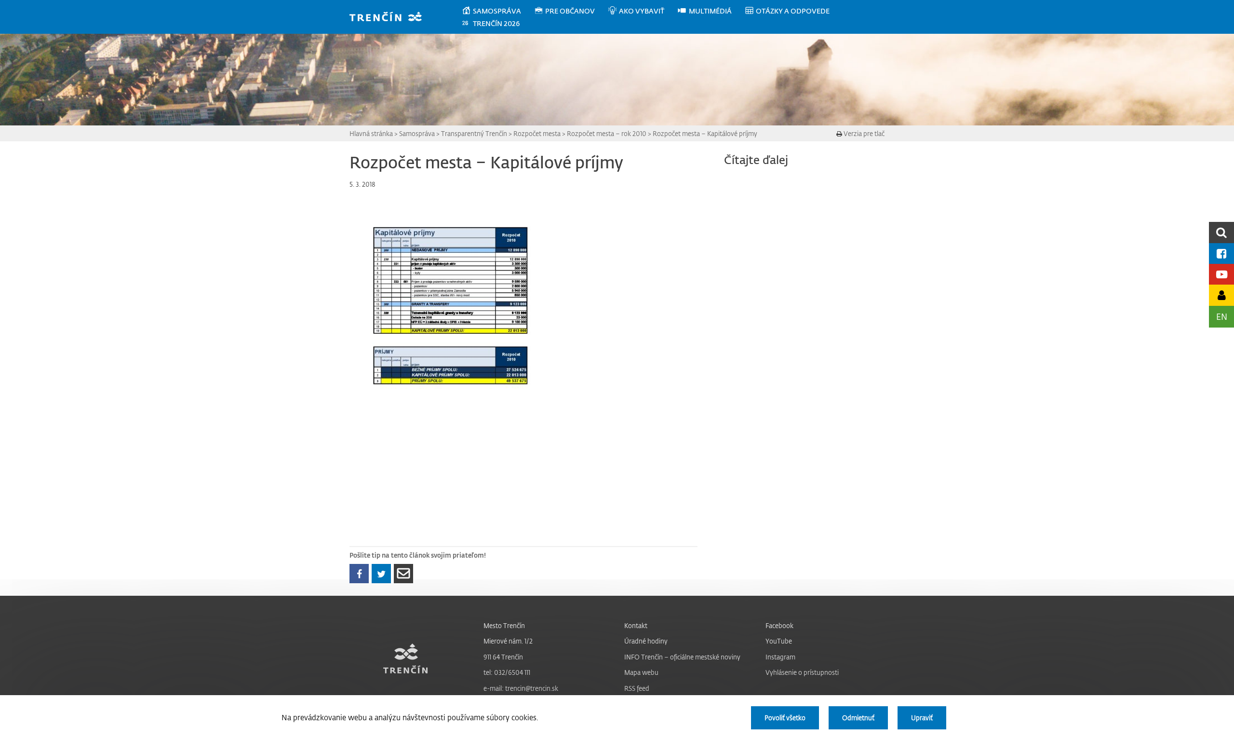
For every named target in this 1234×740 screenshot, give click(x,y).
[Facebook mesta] (1221, 253)
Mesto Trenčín (504, 625)
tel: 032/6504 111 (506, 672)
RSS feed (636, 688)
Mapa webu (641, 672)
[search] (1221, 232)
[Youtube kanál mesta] (1221, 274)
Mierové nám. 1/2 (508, 641)
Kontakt (635, 625)
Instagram (780, 657)
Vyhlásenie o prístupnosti (802, 672)
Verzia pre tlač (863, 133)
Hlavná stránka (371, 133)
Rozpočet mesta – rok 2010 (606, 133)
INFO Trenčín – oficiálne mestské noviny (682, 657)
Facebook (779, 625)
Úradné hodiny (646, 641)
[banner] (390, 18)
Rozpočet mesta (537, 133)
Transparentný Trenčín (474, 133)
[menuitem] (497, 11)
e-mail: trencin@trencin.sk (520, 688)
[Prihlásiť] (1221, 295)
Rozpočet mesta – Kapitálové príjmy (705, 133)
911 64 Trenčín (503, 657)
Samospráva (417, 133)
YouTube (778, 641)
